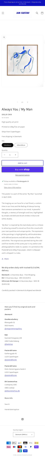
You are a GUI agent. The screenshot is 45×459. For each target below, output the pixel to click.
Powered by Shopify (27, 455)
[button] (2, 13)
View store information (12, 187)
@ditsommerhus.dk (12, 391)
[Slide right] (27, 102)
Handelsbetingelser (12, 409)
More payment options (22, 175)
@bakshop (9, 344)
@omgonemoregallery (13, 328)
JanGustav (19, 455)
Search (7, 404)
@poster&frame (11, 360)
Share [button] (6, 259)
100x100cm (21, 145)
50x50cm (7, 145)
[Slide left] (17, 102)
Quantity (5, 150)
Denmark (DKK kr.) (21, 434)
